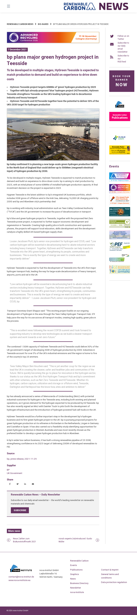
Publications (76, 569)
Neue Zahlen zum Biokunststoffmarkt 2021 (24, 540)
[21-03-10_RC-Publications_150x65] (119, 120)
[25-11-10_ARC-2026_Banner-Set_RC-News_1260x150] (53, 42)
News (73, 578)
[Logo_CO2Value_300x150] (119, 142)
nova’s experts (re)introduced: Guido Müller (75, 540)
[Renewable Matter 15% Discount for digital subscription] (119, 154)
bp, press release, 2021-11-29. (22, 458)
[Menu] (14, 6)
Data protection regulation (114, 582)
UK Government (14, 473)
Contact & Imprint (109, 569)
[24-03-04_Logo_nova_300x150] (119, 109)
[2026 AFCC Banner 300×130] (119, 238)
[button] (10, 484)
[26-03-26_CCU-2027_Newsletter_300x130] (119, 204)
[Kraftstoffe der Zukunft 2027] (119, 262)
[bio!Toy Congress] (119, 273)
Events (73, 565)
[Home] (96, 6)
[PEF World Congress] (119, 250)
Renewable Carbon (79, 560)
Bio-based (43, 24)
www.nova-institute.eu (19, 580)
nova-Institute (77, 592)
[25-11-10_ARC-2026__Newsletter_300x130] (119, 192)
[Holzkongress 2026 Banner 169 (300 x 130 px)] (119, 215)
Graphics (74, 574)
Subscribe (20, 510)
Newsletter (75, 587)
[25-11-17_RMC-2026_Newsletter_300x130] (119, 181)
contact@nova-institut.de (21, 576)
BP (8, 469)
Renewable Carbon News (20, 24)
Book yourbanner (122, 81)
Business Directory (79, 583)
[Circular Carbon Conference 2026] (119, 227)
